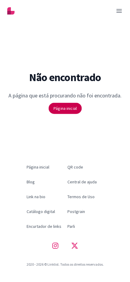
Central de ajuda (82, 182)
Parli (71, 226)
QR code (75, 167)
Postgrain (76, 211)
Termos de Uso (81, 196)
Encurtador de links (44, 226)
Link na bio (36, 196)
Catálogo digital (41, 211)
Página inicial (65, 108)
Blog (31, 182)
